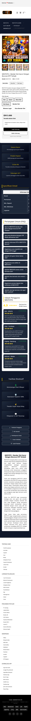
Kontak (4, 567)
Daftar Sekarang (16, 133)
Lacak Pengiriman (7, 582)
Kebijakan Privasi (7, 560)
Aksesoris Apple (6, 629)
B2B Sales (5, 642)
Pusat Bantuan (6, 589)
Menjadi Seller (6, 640)
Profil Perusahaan (7, 548)
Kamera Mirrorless (7, 627)
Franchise (5, 652)
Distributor (5, 647)
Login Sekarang (15, 129)
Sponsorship (6, 645)
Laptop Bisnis (6, 610)
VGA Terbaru (6, 617)
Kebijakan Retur (6, 585)
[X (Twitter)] (17, 713)
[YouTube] (21, 713)
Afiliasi (4, 637)
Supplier (5, 656)
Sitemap (5, 569)
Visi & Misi (5, 550)
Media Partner (6, 649)
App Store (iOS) (6, 667)
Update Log (5, 682)
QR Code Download (7, 686)
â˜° (24, 12)
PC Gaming (5, 607)
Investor (5, 654)
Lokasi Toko (6, 564)
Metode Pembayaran (7, 580)
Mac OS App (6, 677)
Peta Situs (15, 703)
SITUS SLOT (17, 25)
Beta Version (6, 679)
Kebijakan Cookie (24, 701)
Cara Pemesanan (7, 578)
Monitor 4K (5, 615)
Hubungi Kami (6, 594)
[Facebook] (9, 713)
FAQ (4, 592)
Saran (4, 599)
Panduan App (6, 684)
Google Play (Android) (8, 670)
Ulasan (4, 597)
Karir (4, 555)
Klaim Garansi (6, 587)
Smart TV (5, 624)
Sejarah (5, 552)
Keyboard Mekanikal (7, 619)
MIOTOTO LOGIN (16, 23)
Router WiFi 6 (6, 622)
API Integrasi (6, 659)
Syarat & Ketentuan (7, 562)
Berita (4, 557)
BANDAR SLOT (7, 28)
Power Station (6, 612)
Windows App (6, 674)
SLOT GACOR (6, 25)
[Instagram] (13, 713)
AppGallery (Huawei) (7, 672)
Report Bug (5, 689)
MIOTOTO (6, 23)
